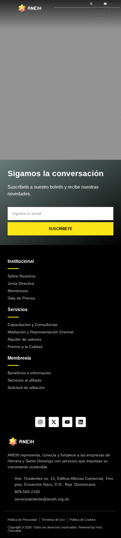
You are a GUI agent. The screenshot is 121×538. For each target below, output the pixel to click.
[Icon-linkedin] (112, 3)
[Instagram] (40, 422)
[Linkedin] (81, 422)
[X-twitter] (91, 3)
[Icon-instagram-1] (98, 3)
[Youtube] (105, 3)
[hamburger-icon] (100, 12)
